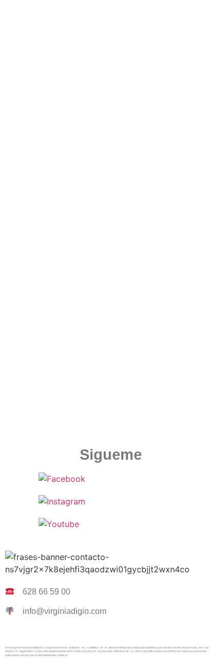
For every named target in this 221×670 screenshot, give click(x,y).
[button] (110, 15)
